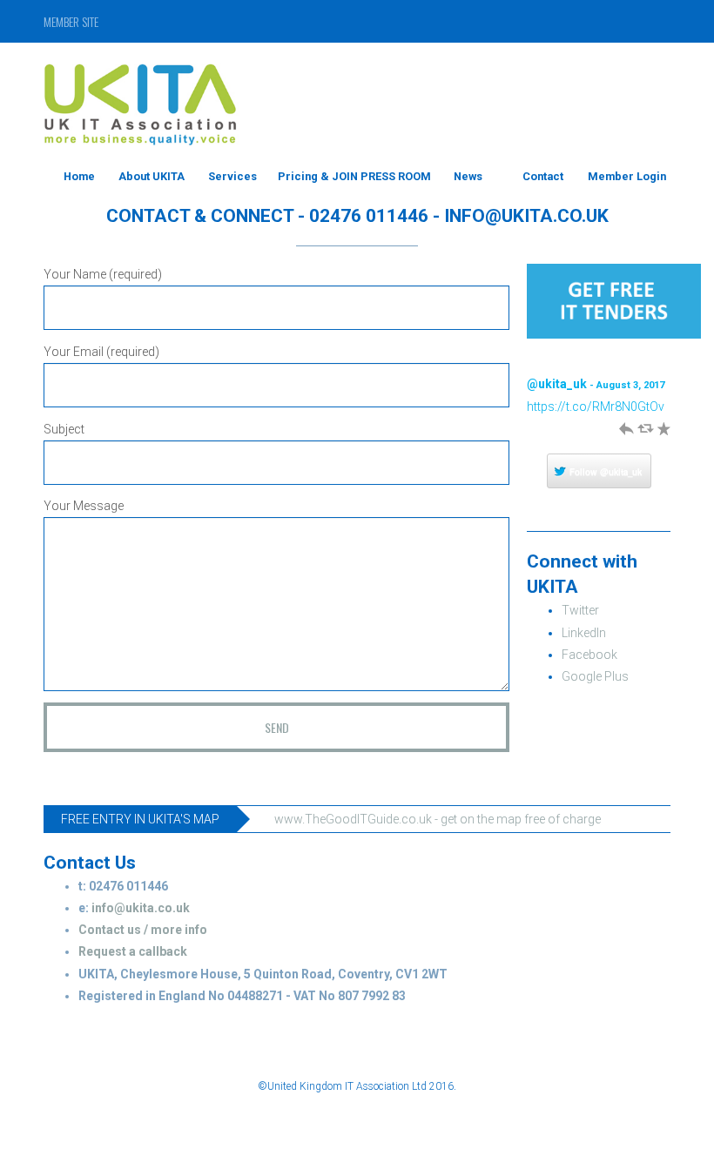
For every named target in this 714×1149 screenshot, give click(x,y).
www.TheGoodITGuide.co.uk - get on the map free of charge (438, 819)
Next (663, 365)
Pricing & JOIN (318, 176)
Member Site (71, 21)
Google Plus (595, 676)
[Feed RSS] (593, 21)
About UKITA (151, 176)
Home (79, 176)
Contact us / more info (142, 930)
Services (232, 176)
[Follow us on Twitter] (658, 21)
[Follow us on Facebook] (628, 21)
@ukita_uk (557, 384)
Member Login (627, 176)
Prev (646, 365)
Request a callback (132, 951)
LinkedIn (584, 633)
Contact (542, 176)
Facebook (589, 655)
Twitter (580, 610)
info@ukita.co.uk (140, 908)
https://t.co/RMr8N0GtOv (595, 406)
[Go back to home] (142, 96)
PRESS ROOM (395, 176)
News (468, 176)
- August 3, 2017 (626, 385)
